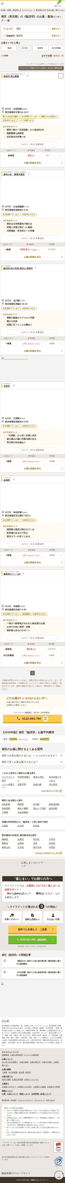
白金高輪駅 (23, 812)
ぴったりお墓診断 (31, 1055)
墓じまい (5, 1065)
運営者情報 (5, 1100)
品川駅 (36, 804)
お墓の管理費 (17, 1079)
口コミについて (39, 1100)
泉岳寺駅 (53, 808)
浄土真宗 (53, 784)
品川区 (21, 826)
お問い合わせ (50, 1100)
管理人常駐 (38, 777)
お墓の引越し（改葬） (51, 1062)
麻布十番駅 (23, 808)
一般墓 (8, 48)
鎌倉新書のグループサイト (16, 1173)
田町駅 (21, 804)
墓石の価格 (6, 1079)
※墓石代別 (22, 739)
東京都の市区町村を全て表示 (47, 853)
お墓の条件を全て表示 (50, 791)
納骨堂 (40, 48)
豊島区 (5, 843)
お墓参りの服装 (39, 1087)
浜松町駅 (6, 804)
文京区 (21, 847)
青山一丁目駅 (39, 808)
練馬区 (5, 839)
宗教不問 (22, 784)
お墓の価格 (23, 1062)
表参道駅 (6, 808)
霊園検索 (5, 1055)
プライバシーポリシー (25, 1100)
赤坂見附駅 (54, 804)
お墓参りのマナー (9, 1087)
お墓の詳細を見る (32, 163)
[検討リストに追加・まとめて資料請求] (61, 76)
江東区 (5, 826)
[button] (32, 144)
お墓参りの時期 (53, 1087)
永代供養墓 (56, 48)
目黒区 (21, 839)
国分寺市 (37, 847)
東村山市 (6, 847)
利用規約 (14, 1100)
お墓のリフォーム (31, 1079)
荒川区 (36, 839)
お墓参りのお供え (25, 1087)
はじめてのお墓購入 (10, 1062)
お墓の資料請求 (16, 1055)
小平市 (52, 839)
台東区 (21, 843)
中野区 (52, 847)
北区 (35, 843)
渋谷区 (36, 826)
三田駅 (5, 812)
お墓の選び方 (35, 1062)
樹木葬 (21, 1072)
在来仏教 (37, 784)
